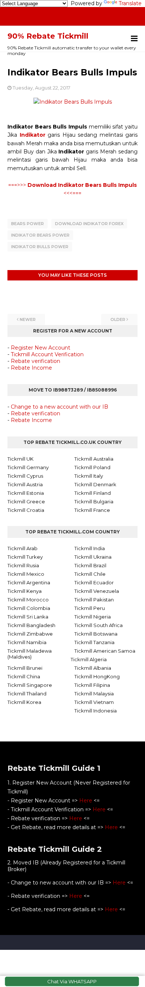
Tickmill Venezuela (96, 591)
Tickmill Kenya (24, 591)
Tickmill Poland (92, 467)
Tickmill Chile (90, 574)
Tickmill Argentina (28, 582)
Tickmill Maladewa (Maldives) (29, 654)
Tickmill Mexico (25, 574)
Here (85, 800)
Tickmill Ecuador (94, 582)
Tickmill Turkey (25, 557)
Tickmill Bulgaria (93, 501)
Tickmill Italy (88, 476)
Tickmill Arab (22, 548)
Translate (130, 3)
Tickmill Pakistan (94, 600)
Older (117, 319)
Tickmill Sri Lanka (27, 617)
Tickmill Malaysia (94, 694)
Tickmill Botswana (95, 634)
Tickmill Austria (25, 484)
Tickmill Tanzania (94, 642)
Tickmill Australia (93, 459)
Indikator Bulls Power (39, 246)
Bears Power (27, 223)
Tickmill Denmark (95, 484)
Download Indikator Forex (89, 223)
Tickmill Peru (89, 608)
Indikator (32, 135)
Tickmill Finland (92, 493)
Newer (28, 319)
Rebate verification (35, 361)
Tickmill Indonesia (95, 711)
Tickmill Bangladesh (31, 625)
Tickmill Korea (24, 702)
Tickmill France (92, 510)
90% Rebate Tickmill (47, 36)
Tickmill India (89, 548)
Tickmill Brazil (90, 565)
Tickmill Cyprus (25, 476)
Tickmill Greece (26, 501)
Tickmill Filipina (92, 685)
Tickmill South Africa (98, 625)
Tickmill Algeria (89, 659)
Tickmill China (23, 676)
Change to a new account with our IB (59, 406)
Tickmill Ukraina (93, 557)
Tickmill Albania (92, 668)
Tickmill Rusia (23, 565)
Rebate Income (31, 367)
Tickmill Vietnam (94, 702)
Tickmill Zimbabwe (30, 634)
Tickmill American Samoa (104, 651)
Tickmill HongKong (97, 676)
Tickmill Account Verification (47, 354)
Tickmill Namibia (26, 642)
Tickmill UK (20, 459)
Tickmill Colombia (28, 608)
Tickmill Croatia (25, 510)
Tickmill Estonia (25, 493)
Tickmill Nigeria (92, 617)
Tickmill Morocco (28, 600)
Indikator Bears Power (40, 235)
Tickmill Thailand (26, 694)
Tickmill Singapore (29, 685)
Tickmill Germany (28, 467)
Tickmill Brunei (24, 668)
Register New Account (40, 347)
